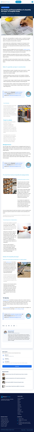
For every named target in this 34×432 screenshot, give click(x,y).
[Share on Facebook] (9, 326)
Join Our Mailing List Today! (19, 308)
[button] (32, 2)
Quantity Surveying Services (16, 314)
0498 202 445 (18, 93)
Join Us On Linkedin (6, 307)
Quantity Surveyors (27, 49)
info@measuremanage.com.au (15, 95)
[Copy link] (17, 326)
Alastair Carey (4, 13)
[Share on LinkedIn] (6, 326)
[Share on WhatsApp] (14, 326)
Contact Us (17, 366)
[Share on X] (11, 326)
